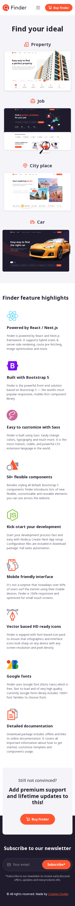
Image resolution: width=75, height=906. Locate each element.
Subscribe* (56, 864)
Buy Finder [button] (61, 8)
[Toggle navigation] (38, 7)
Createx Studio (58, 894)
